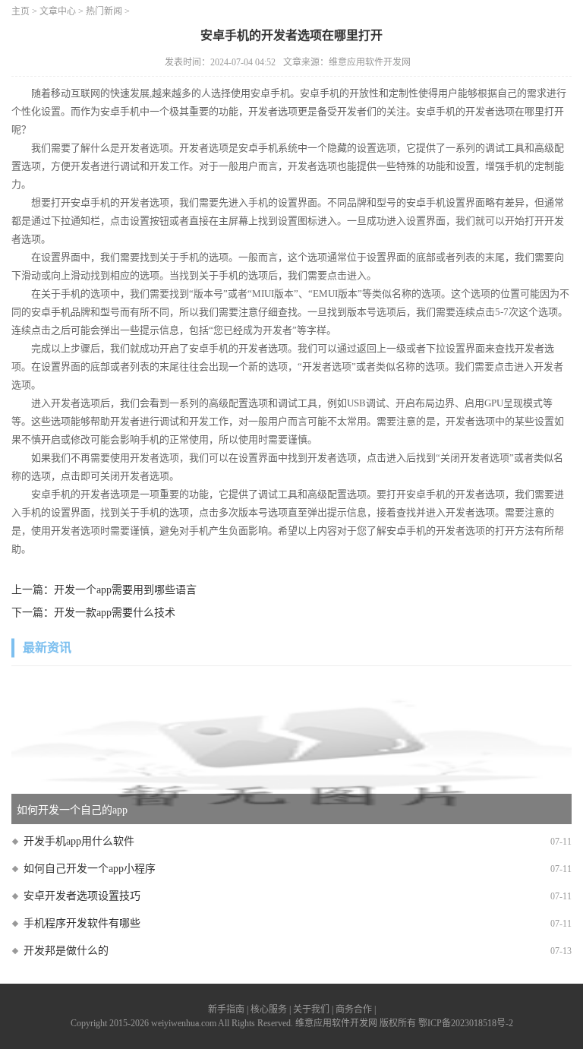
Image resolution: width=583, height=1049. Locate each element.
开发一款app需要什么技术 (114, 612)
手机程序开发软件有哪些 (82, 923)
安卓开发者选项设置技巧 (82, 896)
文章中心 (57, 11)
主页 (20, 11)
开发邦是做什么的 (66, 950)
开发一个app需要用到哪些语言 (125, 590)
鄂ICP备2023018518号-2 (465, 1023)
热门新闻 (104, 11)
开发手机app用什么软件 (79, 841)
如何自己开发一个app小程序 (90, 868)
